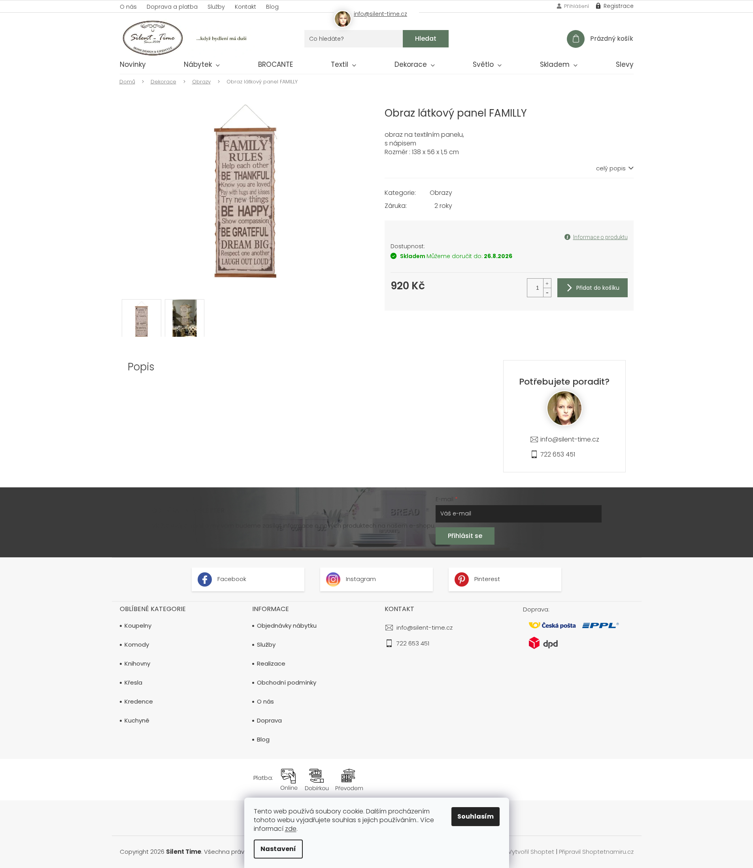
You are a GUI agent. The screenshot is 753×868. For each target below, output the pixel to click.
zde (290, 828)
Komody (137, 644)
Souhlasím (475, 816)
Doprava (269, 720)
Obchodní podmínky (286, 682)
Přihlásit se (465, 535)
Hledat (425, 38)
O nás (128, 7)
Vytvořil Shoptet (531, 851)
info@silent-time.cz (569, 439)
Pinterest (486, 579)
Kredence (139, 701)
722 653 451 (557, 454)
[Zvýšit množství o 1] (547, 283)
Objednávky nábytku (287, 625)
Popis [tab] (141, 367)
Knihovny (137, 663)
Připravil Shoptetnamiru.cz (596, 851)
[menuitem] (133, 66)
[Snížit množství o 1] (547, 292)
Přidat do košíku (597, 288)
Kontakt (245, 7)
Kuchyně (137, 720)
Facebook (231, 579)
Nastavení (278, 848)
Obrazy (441, 192)
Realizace (271, 663)
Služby (216, 7)
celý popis (611, 168)
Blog (272, 7)
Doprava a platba (172, 7)
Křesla (133, 682)
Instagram (360, 579)
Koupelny (138, 625)
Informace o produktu (600, 237)
